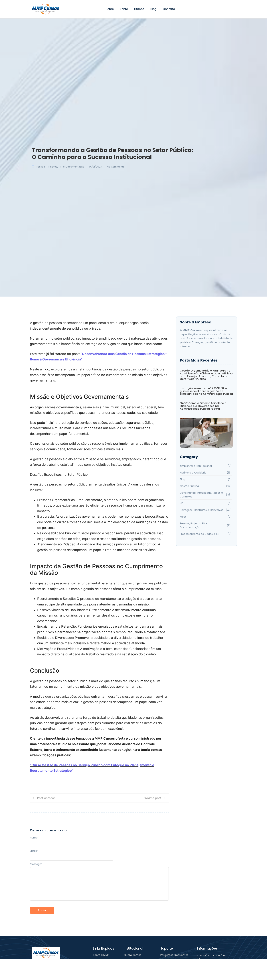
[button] (206, 432)
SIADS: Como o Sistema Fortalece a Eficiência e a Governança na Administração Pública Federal (203, 406)
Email (34, 851)
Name (34, 837)
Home (110, 9)
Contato (169, 9)
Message (36, 864)
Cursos (139, 9)
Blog (153, 9)
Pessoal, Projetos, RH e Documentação (60, 166)
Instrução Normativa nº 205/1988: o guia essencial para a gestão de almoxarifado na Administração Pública (206, 391)
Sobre (124, 9)
